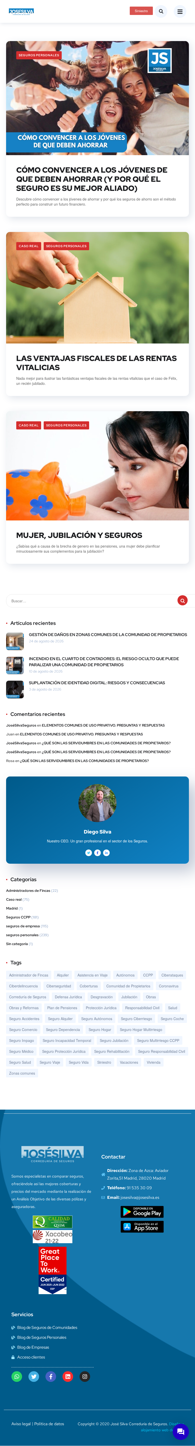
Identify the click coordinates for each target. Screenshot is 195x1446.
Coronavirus (168, 985)
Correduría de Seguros (27, 996)
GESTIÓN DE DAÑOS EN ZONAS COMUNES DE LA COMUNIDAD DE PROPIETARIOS (108, 634)
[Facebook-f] (50, 1376)
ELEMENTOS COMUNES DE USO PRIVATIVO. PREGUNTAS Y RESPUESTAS (103, 725)
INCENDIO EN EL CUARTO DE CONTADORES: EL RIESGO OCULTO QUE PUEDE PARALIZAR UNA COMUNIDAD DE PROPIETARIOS (104, 661)
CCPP (148, 975)
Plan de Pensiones (62, 1007)
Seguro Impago (21, 1040)
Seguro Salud (20, 1062)
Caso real (29, 246)
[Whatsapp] (16, 1376)
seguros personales (39, 55)
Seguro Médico (21, 1051)
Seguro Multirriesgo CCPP (158, 1040)
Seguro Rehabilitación (111, 1051)
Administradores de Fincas (28, 890)
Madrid (12, 908)
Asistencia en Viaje (92, 975)
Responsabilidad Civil (142, 1007)
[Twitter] (33, 1376)
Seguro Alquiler (60, 1018)
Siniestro (104, 1062)
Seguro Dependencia (63, 1029)
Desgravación (102, 996)
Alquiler (63, 975)
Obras (151, 996)
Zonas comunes (22, 1073)
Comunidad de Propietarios (128, 985)
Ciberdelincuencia (23, 985)
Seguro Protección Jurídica (64, 1051)
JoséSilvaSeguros (21, 725)
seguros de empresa (23, 926)
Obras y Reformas (24, 1007)
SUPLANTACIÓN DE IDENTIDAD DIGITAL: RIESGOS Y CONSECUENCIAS (97, 682)
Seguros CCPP (18, 917)
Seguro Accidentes (24, 1018)
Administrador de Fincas (28, 975)
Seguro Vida (79, 1062)
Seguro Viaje (50, 1062)
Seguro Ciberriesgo (136, 1018)
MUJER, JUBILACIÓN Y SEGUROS (79, 535)
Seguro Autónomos (96, 1018)
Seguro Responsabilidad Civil (161, 1051)
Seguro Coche (172, 1018)
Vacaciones (129, 1062)
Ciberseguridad (58, 985)
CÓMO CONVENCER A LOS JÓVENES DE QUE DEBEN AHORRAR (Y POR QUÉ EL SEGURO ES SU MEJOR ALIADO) (92, 179)
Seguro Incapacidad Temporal (67, 1040)
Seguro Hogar (100, 1029)
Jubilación (129, 996)
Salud (172, 1007)
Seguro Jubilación (114, 1040)
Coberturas (89, 985)
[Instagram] (84, 1376)
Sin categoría (17, 944)
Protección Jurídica (101, 1007)
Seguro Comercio (23, 1029)
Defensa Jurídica (68, 996)
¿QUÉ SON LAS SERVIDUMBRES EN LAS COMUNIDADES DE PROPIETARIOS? (106, 743)
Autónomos (125, 975)
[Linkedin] (67, 1376)
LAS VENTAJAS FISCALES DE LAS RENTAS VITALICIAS (96, 363)
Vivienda (153, 1062)
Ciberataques (172, 975)
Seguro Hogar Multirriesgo (141, 1029)
